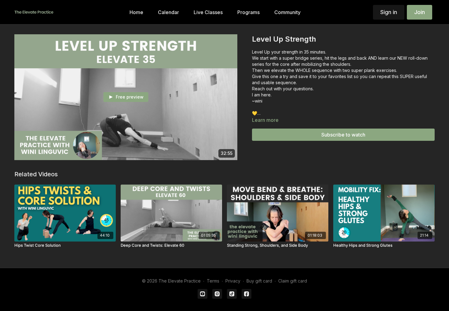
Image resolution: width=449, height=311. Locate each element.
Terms (213, 280)
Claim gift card (292, 280)
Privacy (232, 280)
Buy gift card (259, 280)
